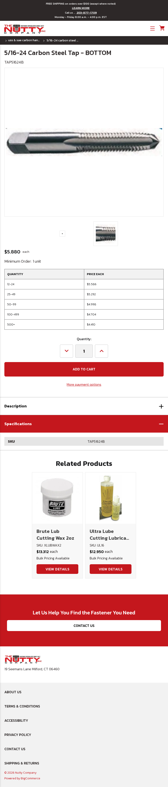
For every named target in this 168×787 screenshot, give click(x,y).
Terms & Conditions (22, 706)
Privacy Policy (17, 734)
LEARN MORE (81, 8)
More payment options (84, 384)
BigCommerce (30, 778)
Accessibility (16, 720)
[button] (84, 424)
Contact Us (84, 625)
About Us (12, 692)
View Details (58, 569)
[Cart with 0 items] (161, 28)
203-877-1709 (87, 12)
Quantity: (84, 338)
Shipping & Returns (21, 763)
